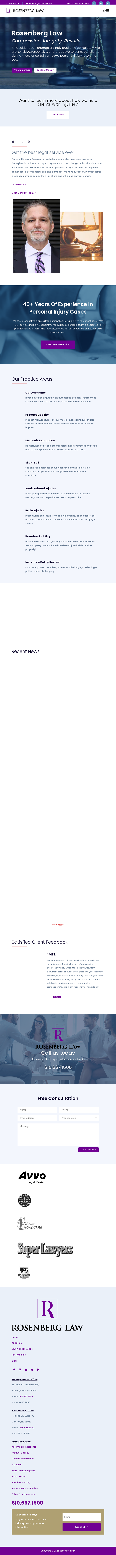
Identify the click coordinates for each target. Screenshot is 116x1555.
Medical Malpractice (40, 440)
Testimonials (19, 1354)
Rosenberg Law (26, 734)
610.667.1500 (26, 1396)
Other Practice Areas (23, 1494)
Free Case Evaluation (57, 344)
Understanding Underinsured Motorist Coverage (51, 884)
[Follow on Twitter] (32, 1369)
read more (26, 759)
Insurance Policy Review (42, 562)
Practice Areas (22, 69)
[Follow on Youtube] (26, 1369)
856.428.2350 (26, 1427)
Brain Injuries (34, 510)
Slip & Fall (32, 462)
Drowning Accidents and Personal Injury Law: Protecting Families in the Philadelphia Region (57, 727)
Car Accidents (35, 392)
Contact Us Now (45, 69)
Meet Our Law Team (23, 192)
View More (58, 924)
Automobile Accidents (24, 1446)
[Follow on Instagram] (20, 1369)
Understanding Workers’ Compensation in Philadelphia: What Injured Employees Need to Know (57, 777)
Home (15, 1337)
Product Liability (37, 415)
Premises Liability (37, 536)
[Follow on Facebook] (14, 1369)
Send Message (89, 1149)
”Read (56, 997)
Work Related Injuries (40, 488)
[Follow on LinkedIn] (38, 1369)
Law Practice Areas (22, 1348)
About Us (17, 1342)
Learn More (58, 114)
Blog (14, 1360)
